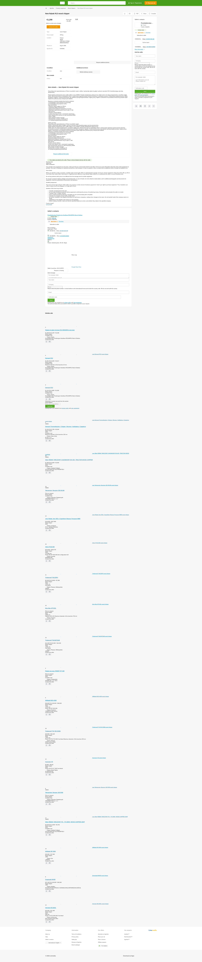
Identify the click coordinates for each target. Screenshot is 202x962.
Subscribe (49, 406)
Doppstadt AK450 (50, 879)
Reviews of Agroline (76, 942)
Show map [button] (74, 255)
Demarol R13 (49, 387)
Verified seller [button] (54, 216)
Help (46, 936)
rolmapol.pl (50, 237)
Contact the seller (53, 26)
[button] (125, 13)
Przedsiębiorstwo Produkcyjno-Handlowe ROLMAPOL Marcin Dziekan (65, 215)
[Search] (69, 3)
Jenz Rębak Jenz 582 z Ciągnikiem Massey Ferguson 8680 (62, 518)
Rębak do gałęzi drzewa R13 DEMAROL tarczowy (60, 330)
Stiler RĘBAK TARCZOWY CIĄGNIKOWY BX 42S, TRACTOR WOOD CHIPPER (69, 460)
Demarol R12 (49, 358)
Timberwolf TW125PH (51, 577)
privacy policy (67, 302)
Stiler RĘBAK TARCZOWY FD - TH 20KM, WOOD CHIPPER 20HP (65, 822)
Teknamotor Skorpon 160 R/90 (54, 792)
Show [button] (57, 230)
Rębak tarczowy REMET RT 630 (54, 671)
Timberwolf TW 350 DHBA (53, 731)
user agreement (78, 302)
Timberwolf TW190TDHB (52, 640)
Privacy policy (75, 936)
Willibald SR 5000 (50, 851)
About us (47, 934)
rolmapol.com (51, 238)
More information (139, 49)
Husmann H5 (49, 762)
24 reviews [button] (61, 221)
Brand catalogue (76, 944)
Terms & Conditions (76, 934)
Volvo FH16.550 (50, 547)
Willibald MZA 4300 (50, 700)
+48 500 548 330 (63, 230)
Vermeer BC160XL (50, 908)
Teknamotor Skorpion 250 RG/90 (54, 490)
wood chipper (63, 31)
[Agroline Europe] (51, 3)
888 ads (54, 218)
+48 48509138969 (64, 236)
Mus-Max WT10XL (50, 608)
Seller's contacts (49, 939)
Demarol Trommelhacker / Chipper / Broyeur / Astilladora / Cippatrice (65, 426)
